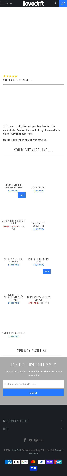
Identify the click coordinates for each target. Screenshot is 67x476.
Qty (5, 95)
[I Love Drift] (33, 3)
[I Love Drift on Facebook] (24, 441)
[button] (10, 76)
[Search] (55, 3)
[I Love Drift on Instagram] (36, 441)
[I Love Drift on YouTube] (30, 441)
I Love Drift (16, 450)
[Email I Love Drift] (41, 441)
